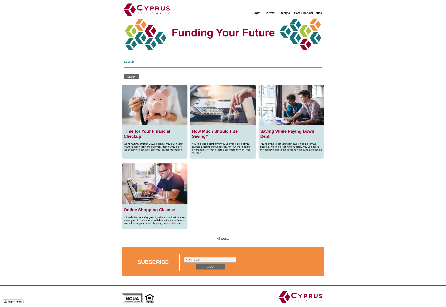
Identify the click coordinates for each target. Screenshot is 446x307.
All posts (223, 238)
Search (129, 61)
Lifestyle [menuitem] (284, 13)
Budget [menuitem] (255, 13)
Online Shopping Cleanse (149, 209)
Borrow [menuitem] (269, 13)
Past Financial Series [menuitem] (308, 13)
